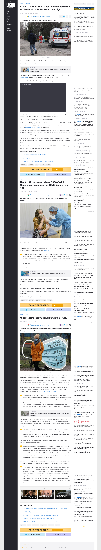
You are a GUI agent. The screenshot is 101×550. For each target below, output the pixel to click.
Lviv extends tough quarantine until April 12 (34, 154)
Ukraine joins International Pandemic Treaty (34, 158)
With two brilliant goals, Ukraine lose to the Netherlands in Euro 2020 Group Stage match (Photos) (84, 261)
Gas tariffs (44, 547)
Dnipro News (34, 544)
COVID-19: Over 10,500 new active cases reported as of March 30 (40, 521)
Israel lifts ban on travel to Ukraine (85, 398)
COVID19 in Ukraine (45, 164)
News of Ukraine (26, 544)
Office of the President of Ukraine (47, 391)
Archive (8, 28)
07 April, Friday (79, 143)
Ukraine (8, 14)
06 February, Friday (80, 94)
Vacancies (9, 30)
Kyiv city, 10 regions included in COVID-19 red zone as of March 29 (40, 515)
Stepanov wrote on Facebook (32, 127)
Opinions (9, 25)
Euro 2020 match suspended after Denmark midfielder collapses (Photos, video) (83, 305)
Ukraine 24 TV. (47, 250)
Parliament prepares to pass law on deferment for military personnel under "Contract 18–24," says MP (83, 28)
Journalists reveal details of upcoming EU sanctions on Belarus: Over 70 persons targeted (84, 481)
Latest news (79, 13)
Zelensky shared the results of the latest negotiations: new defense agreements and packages (84, 134)
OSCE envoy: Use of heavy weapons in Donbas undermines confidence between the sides (84, 531)
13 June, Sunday (79, 265)
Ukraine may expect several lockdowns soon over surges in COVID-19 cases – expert (45, 508)
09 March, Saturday (80, 118)
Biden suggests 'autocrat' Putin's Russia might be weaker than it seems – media (83, 233)
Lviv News (48, 544)
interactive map (24, 77)
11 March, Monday (80, 111)
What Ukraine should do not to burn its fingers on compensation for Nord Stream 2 (84, 368)
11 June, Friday (78, 383)
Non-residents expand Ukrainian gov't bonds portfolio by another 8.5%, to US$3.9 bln (84, 407)
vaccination (24, 300)
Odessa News (61, 544)
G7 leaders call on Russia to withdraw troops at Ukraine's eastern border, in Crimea (84, 277)
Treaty (29, 525)
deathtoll (31, 164)
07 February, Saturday (81, 32)
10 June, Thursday (80, 485)
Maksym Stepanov (41, 300)
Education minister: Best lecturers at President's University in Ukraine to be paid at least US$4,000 (84, 195)
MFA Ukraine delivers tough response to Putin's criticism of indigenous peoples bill (84, 493)
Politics (8, 16)
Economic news (26, 548)
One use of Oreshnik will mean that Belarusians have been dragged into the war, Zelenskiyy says (84, 36)
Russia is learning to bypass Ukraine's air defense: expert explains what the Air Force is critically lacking (84, 17)
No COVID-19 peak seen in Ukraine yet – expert (35, 512)
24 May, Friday (78, 101)
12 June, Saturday (79, 297)
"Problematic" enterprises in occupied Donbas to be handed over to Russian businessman (84, 427)
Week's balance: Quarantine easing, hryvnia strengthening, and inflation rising (83, 318)
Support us (84, 8)
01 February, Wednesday (82, 151)
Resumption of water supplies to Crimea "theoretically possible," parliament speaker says (84, 402)
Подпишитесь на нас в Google (40, 16)
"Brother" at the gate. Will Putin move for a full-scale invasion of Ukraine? (83, 416)
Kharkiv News (42, 544)
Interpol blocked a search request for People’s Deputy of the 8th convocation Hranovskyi (84, 139)
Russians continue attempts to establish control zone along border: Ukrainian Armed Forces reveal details (84, 23)
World (8, 19)
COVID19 (31, 300)
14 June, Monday (79, 165)
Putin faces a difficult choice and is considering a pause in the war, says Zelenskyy (83, 90)
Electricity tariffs (62, 547)
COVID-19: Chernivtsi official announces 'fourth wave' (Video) (39, 518)
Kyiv (7, 21)
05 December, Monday (81, 158)
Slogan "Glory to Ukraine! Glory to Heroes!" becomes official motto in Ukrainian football (83, 421)
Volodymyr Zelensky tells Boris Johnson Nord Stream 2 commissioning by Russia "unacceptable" (83, 182)
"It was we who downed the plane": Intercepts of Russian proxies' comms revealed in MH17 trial (83, 513)
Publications (9, 24)
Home (8, 11)
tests (37, 164)
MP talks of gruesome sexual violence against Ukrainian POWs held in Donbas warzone (84, 443)
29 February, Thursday (81, 130)
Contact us (9, 31)
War (7, 13)
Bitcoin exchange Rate (53, 547)
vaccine (50, 300)
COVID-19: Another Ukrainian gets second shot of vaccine (38, 161)
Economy (9, 18)
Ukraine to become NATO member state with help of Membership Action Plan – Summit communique (84, 173)
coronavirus (43, 525)
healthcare (24, 164)
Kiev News (54, 544)
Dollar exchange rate (36, 547)
